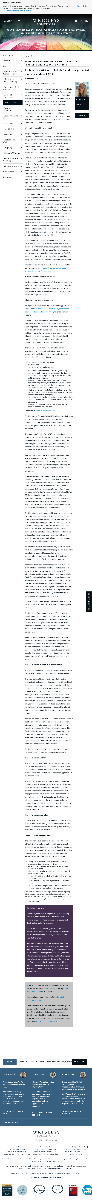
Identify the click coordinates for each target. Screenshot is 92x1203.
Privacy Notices (37, 1166)
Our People (53, 33)
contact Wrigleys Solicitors (46, 1021)
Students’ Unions (12, 153)
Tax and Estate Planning (10, 159)
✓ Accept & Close (82, 6)
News (39, 30)
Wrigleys (9, 55)
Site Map (21, 1168)
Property (8, 147)
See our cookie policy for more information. (17, 11)
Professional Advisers (9, 141)
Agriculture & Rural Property (10, 72)
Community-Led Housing (11, 88)
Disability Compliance (21, 1166)
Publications (77, 30)
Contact (66, 33)
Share (80, 116)
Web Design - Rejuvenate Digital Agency (46, 1177)
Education (11, 102)
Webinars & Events (55, 30)
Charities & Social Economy (10, 80)
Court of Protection (8, 96)
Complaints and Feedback (36, 1168)
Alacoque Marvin (51, 988)
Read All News (10, 1122)
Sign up (77, 1061)
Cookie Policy (65, 1166)
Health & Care (11, 129)
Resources (26, 33)
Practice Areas (25, 30)
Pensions (8, 134)
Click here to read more (13, 1112)
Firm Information (79, 1166)
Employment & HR (10, 117)
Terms (8, 1166)
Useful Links (70, 1168)
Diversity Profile (52, 1166)
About (10, 30)
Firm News (9, 123)
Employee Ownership (8, 109)
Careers (39, 33)
